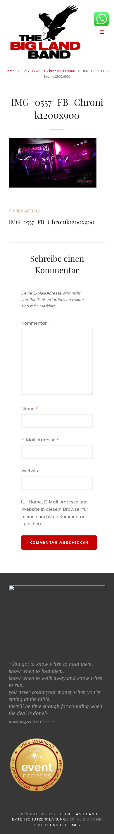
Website (30, 471)
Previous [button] (12, 612)
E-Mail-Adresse (40, 439)
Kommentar (35, 323)
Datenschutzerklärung (39, 819)
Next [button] (102, 612)
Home (10, 71)
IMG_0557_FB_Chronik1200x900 (49, 71)
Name (29, 408)
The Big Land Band (76, 814)
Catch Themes (65, 825)
